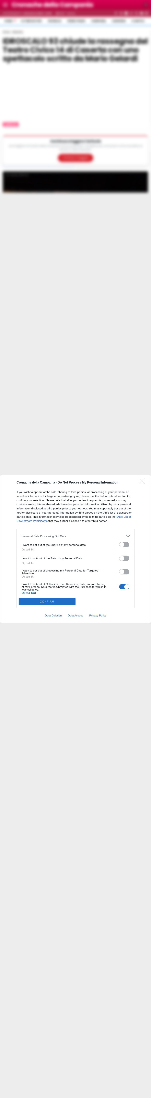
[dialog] (75, 549)
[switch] (124, 544)
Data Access (75, 615)
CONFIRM (47, 601)
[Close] (143, 482)
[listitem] (75, 536)
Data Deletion (53, 615)
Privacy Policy (97, 615)
